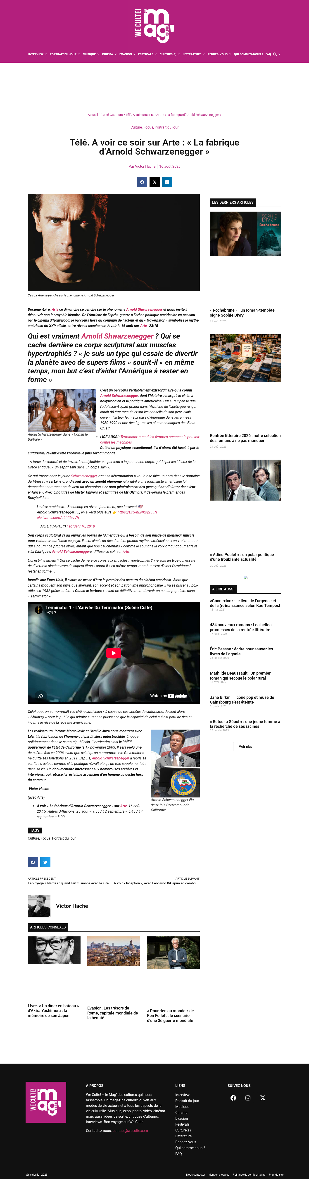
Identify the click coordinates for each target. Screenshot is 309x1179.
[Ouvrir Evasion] (134, 54)
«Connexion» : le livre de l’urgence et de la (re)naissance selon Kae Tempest (245, 603)
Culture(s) (183, 1130)
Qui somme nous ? (190, 1148)
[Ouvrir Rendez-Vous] (230, 54)
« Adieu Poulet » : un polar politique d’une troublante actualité (242, 557)
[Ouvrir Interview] (46, 54)
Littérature (183, 1136)
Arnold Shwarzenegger (144, 309)
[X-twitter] (262, 1097)
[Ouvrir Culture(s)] (179, 54)
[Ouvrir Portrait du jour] (79, 54)
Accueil (93, 115)
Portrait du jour (166, 127)
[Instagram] (248, 1097)
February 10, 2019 (81, 526)
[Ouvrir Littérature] (203, 54)
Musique (182, 1107)
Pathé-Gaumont (111, 115)
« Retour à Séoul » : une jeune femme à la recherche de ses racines (245, 724)
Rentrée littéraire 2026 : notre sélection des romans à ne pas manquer (245, 438)
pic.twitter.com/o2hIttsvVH (58, 518)
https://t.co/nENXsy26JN (137, 512)
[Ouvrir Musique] (98, 54)
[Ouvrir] (279, 54)
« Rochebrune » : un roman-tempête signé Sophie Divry (242, 312)
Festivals (182, 1124)
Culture (136, 127)
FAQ (178, 1154)
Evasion (181, 1118)
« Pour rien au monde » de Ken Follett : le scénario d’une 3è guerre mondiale (170, 1015)
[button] (142, 182)
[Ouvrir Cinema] (115, 54)
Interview (182, 1095)
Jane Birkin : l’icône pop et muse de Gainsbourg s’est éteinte (242, 700)
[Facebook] (233, 1097)
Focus (148, 127)
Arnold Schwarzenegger (119, 396)
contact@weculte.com (130, 1131)
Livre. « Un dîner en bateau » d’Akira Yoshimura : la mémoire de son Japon (53, 1010)
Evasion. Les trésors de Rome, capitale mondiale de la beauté (112, 1013)
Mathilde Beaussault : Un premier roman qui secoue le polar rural (240, 675)
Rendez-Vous (185, 1142)
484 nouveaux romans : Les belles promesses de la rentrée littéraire (240, 627)
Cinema (181, 1112)
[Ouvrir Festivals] (155, 54)
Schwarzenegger (83, 476)
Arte (55, 309)
